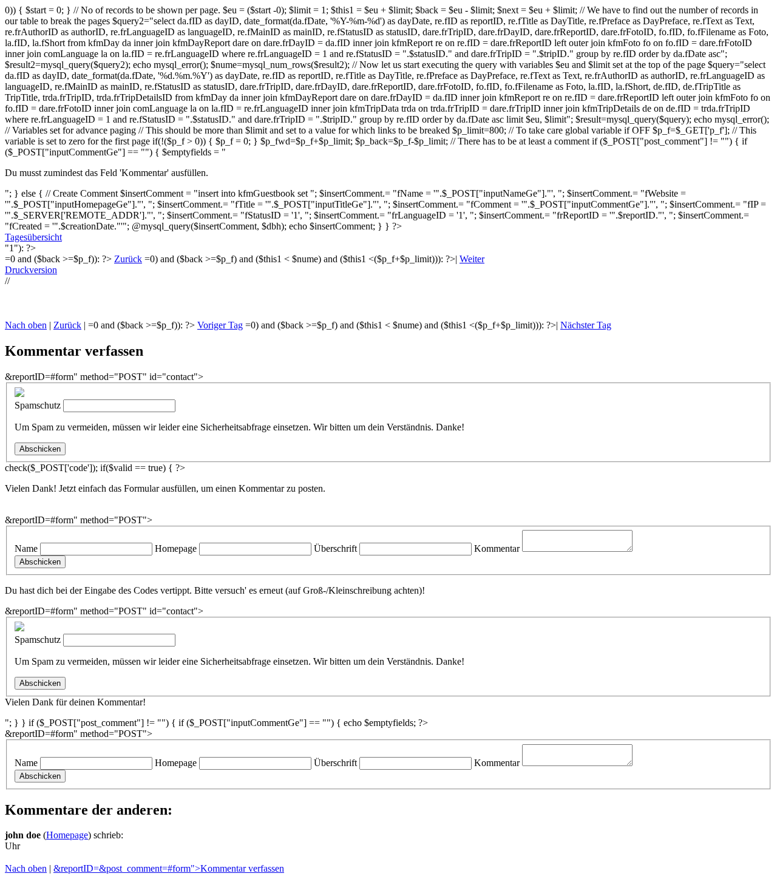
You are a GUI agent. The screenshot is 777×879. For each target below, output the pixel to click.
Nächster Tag (585, 325)
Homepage (176, 548)
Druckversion (31, 270)
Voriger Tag (220, 325)
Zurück (128, 259)
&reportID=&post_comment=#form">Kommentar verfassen (168, 868)
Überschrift (335, 548)
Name (26, 548)
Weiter (472, 259)
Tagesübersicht (33, 237)
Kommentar (497, 548)
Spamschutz (38, 405)
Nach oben (26, 325)
